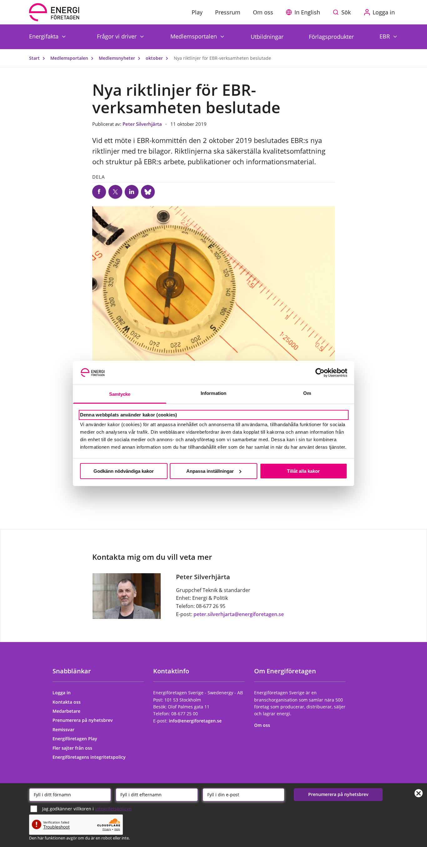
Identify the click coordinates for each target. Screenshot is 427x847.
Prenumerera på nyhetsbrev (83, 720)
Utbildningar (267, 36)
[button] (304, 12)
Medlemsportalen (194, 36)
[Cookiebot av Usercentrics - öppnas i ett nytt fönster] (320, 372)
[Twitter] (115, 192)
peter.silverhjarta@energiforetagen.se (238, 614)
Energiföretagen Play (75, 739)
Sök (346, 12)
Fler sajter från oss (73, 748)
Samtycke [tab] (120, 394)
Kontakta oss (67, 702)
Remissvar (64, 729)
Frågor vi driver (117, 36)
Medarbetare (67, 711)
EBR (385, 36)
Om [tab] (307, 393)
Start (35, 58)
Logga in (62, 693)
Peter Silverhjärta (143, 124)
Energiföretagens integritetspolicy (90, 757)
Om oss (262, 725)
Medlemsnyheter (117, 58)
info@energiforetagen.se (195, 721)
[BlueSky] (148, 192)
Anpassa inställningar (210, 471)
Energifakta (44, 36)
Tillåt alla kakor (303, 471)
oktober (155, 58)
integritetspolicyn (113, 809)
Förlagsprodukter (331, 36)
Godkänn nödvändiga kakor (123, 471)
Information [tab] (213, 393)
